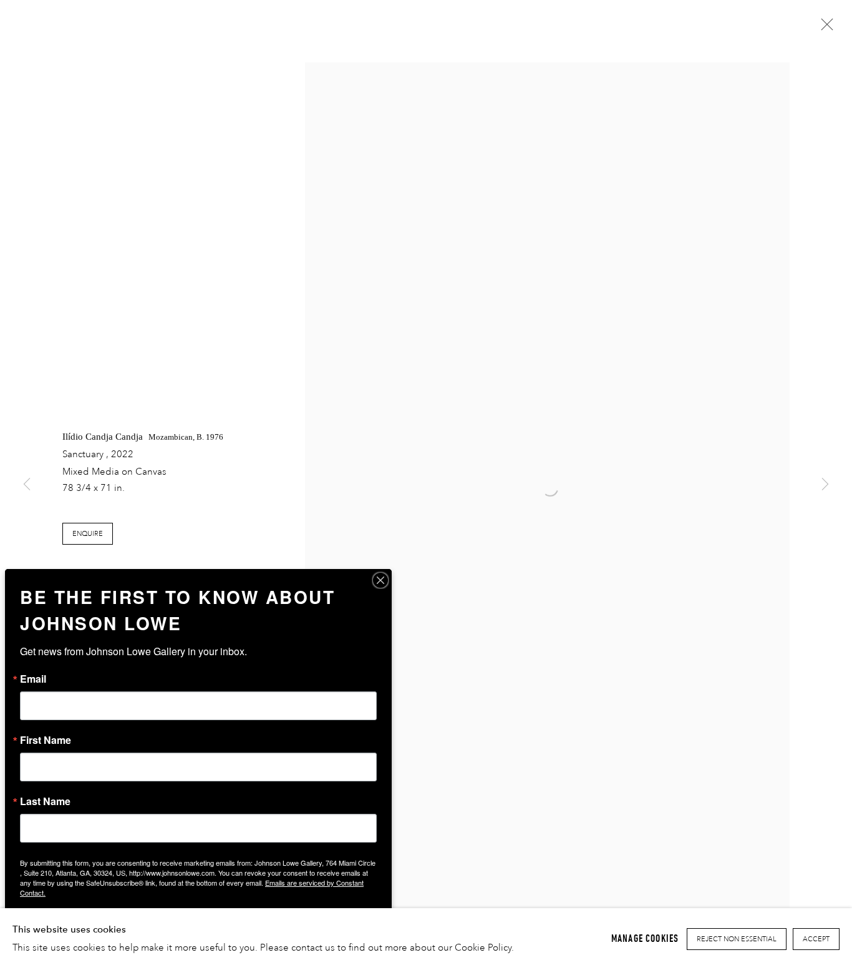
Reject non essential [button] (737, 939)
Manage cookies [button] (645, 938)
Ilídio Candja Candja (102, 436)
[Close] (380, 580)
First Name (45, 740)
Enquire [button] (87, 534)
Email (33, 679)
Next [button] (825, 485)
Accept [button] (816, 939)
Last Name (45, 801)
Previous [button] (27, 485)
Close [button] (824, 28)
